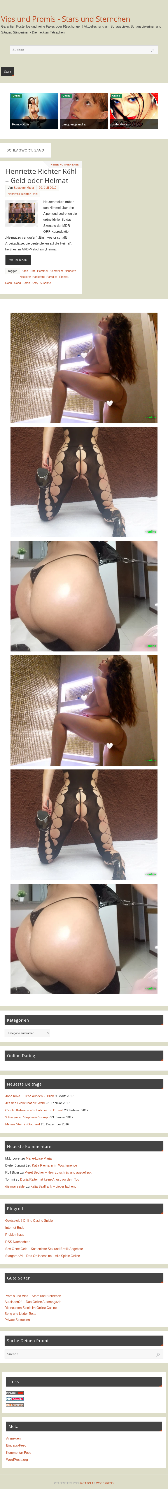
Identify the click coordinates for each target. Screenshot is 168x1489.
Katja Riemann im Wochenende (54, 1165)
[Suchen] (152, 50)
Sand (17, 283)
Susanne (45, 283)
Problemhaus (14, 1234)
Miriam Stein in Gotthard (22, 1124)
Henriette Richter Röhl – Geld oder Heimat (41, 175)
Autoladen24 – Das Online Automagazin (33, 1302)
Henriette (70, 271)
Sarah (26, 283)
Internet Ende (14, 1227)
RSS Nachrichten (17, 1242)
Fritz (32, 271)
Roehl (8, 283)
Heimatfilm (56, 271)
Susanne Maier (24, 187)
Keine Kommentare (65, 164)
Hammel (42, 271)
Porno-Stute (20, 124)
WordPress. (105, 1483)
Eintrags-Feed (16, 1445)
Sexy (35, 283)
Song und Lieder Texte (20, 1313)
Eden (24, 271)
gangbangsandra (74, 124)
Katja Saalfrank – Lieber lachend (53, 1186)
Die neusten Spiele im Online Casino (31, 1307)
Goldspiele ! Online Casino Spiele (29, 1220)
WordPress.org (17, 1459)
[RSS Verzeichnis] (15, 1405)
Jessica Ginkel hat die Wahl (25, 1103)
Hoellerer (25, 276)
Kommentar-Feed (18, 1452)
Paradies (52, 276)
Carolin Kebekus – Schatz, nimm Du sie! (34, 1110)
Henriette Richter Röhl (23, 193)
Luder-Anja (119, 124)
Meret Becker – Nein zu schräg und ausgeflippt (57, 1172)
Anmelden (13, 1438)
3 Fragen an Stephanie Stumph (27, 1117)
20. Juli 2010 (47, 187)
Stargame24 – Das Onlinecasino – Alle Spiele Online (42, 1256)
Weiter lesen (18, 260)
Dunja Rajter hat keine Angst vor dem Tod (49, 1179)
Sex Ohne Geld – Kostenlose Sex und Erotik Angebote (44, 1249)
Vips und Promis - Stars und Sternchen (65, 18)
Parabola (86, 1483)
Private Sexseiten (17, 1320)
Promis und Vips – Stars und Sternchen (33, 1296)
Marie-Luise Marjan (39, 1158)
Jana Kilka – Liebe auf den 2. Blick (29, 1096)
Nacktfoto (38, 276)
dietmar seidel (15, 1186)
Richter (63, 276)
